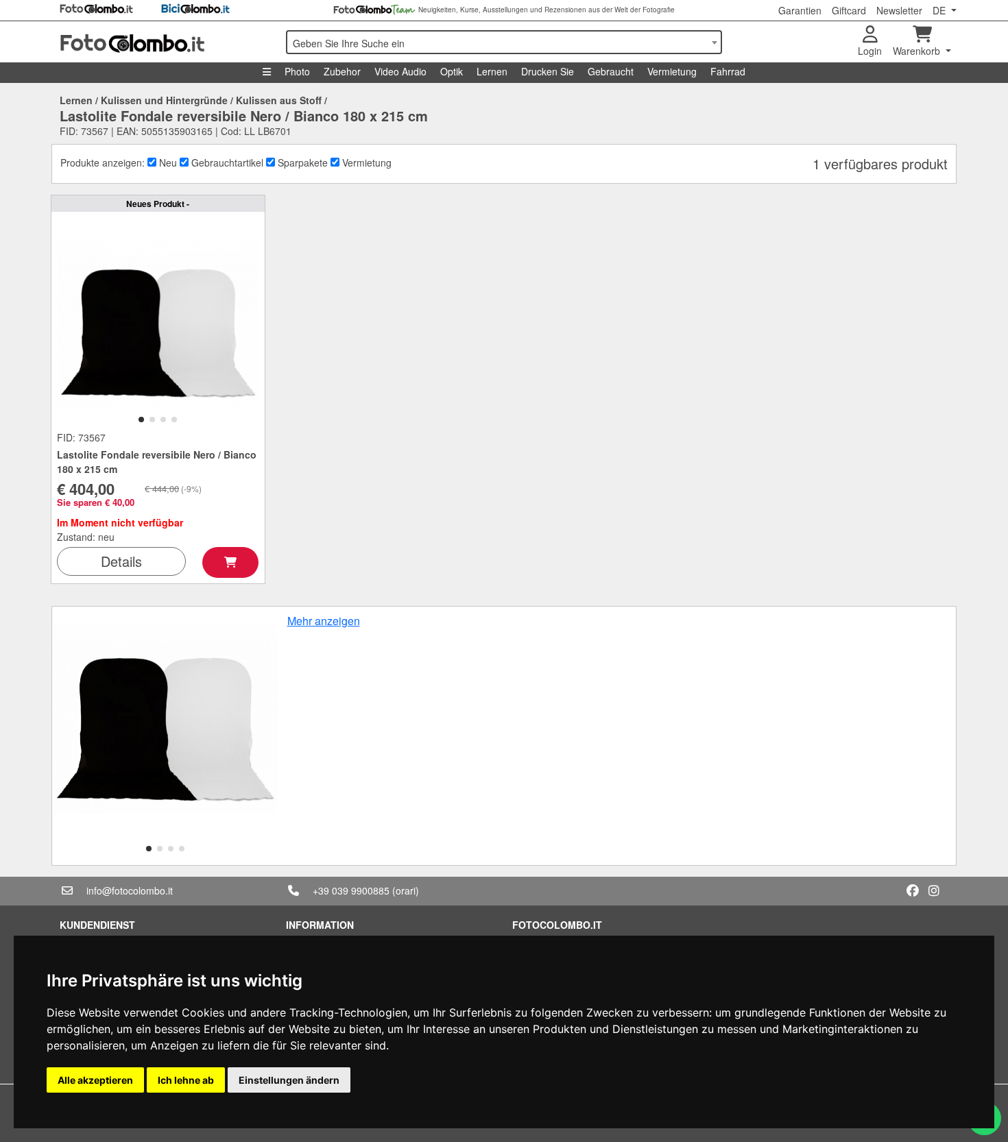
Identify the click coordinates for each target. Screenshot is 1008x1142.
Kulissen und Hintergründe (164, 100)
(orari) (405, 890)
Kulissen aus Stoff (279, 100)
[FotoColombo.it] (164, 42)
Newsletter (899, 10)
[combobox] (504, 42)
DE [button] (940, 10)
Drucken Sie (547, 71)
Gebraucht (611, 71)
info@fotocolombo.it (129, 890)
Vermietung (672, 71)
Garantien (799, 10)
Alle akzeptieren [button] (95, 1080)
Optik (451, 71)
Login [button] (870, 51)
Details (121, 561)
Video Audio (400, 71)
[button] (141, 419)
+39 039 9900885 (351, 890)
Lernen (492, 71)
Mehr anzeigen (323, 621)
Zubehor (342, 71)
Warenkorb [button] (918, 51)
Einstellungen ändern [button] (289, 1080)
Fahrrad (727, 71)
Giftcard (849, 10)
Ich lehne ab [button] (186, 1080)
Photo (297, 71)
